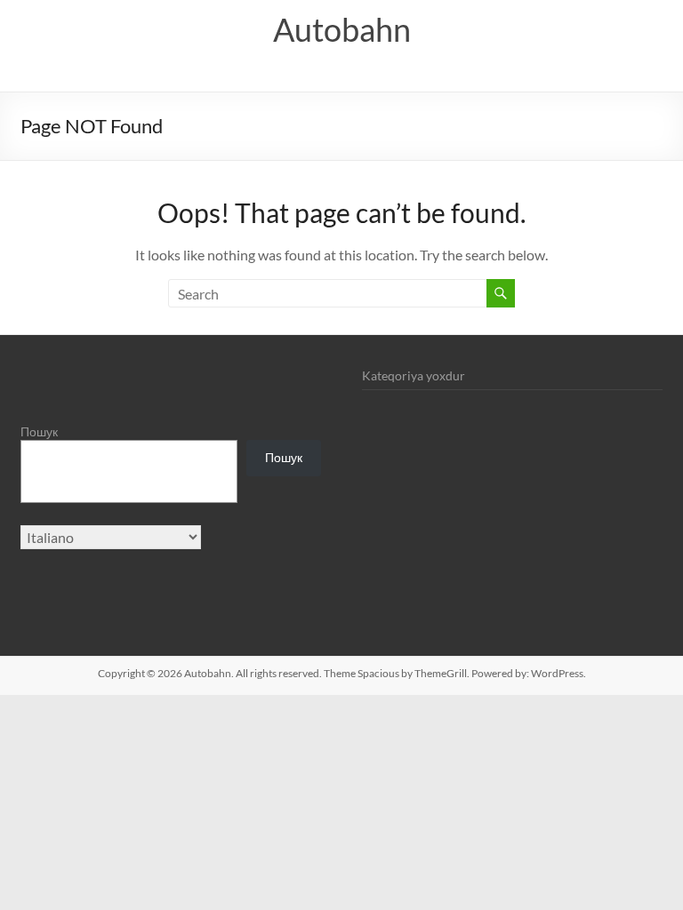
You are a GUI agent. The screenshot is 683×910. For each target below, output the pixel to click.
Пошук (39, 431)
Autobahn (342, 29)
